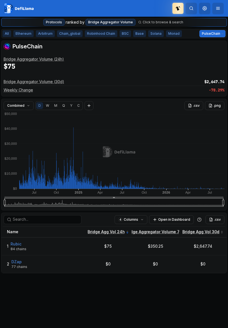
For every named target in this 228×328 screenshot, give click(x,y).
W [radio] (47, 105)
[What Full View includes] (199, 219)
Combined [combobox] (15, 105)
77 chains (19, 267)
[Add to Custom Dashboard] (89, 105)
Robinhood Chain (101, 33)
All (7, 33)
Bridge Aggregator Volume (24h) (34, 59)
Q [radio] (63, 105)
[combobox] (204, 8)
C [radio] (78, 105)
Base (139, 33)
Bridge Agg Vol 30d (200, 231)
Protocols (54, 22)
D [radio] (39, 105)
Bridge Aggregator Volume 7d (153, 231)
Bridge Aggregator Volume (110, 22)
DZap (16, 261)
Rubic (16, 244)
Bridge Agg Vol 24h (106, 231)
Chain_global (69, 33)
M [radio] (55, 105)
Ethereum (23, 33)
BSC (125, 33)
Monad (174, 33)
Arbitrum (45, 33)
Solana (156, 33)
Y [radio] (71, 105)
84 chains (18, 249)
